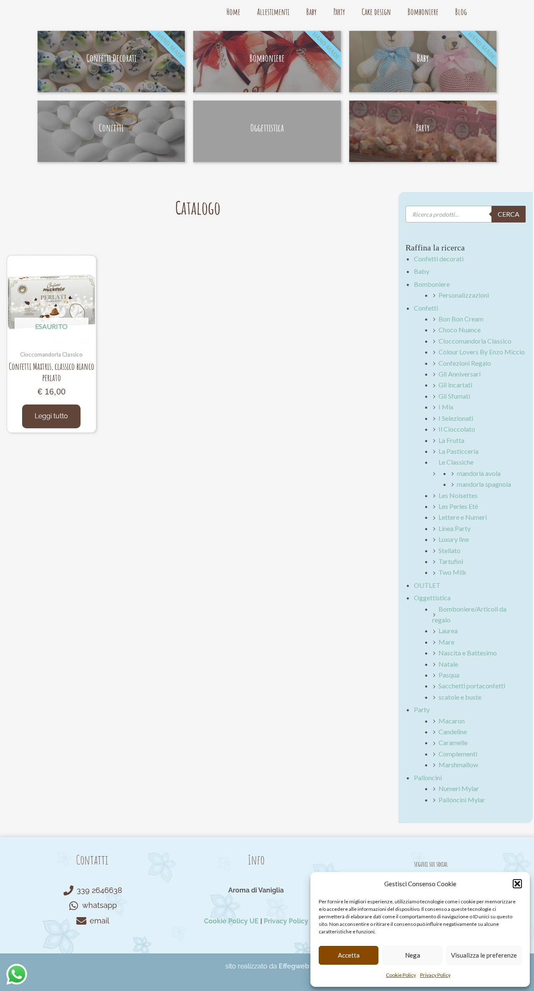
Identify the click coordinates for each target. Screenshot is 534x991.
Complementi (457, 754)
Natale (448, 664)
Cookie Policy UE (231, 921)
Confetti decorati (438, 259)
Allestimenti (273, 11)
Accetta (349, 955)
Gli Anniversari (459, 374)
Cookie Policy (401, 975)
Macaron (451, 721)
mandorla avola (479, 473)
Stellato (449, 550)
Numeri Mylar (458, 788)
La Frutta (451, 440)
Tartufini (450, 561)
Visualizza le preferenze (484, 955)
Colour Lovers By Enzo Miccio (481, 352)
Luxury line (453, 539)
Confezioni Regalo (464, 363)
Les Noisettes (458, 495)
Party (339, 11)
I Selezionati (455, 418)
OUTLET (427, 585)
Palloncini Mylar (461, 800)
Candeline (452, 732)
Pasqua (448, 675)
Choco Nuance (459, 330)
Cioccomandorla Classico (474, 341)
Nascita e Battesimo (467, 653)
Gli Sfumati (454, 396)
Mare (446, 642)
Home (233, 11)
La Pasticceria (458, 451)
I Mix (445, 407)
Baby (311, 11)
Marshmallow (458, 765)
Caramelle (453, 742)
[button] (517, 884)
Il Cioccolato (456, 429)
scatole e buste (459, 697)
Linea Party (454, 528)
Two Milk (452, 572)
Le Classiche (456, 462)
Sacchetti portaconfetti (471, 686)
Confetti (426, 308)
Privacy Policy (435, 975)
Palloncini (428, 777)
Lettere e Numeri (462, 517)
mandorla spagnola (484, 484)
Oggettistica (432, 598)
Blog (461, 11)
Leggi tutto (51, 416)
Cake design (376, 11)
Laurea (448, 631)
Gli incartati (455, 385)
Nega (412, 955)
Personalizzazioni (463, 295)
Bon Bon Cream (461, 319)
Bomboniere (423, 11)
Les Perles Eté (458, 506)
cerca (508, 214)
